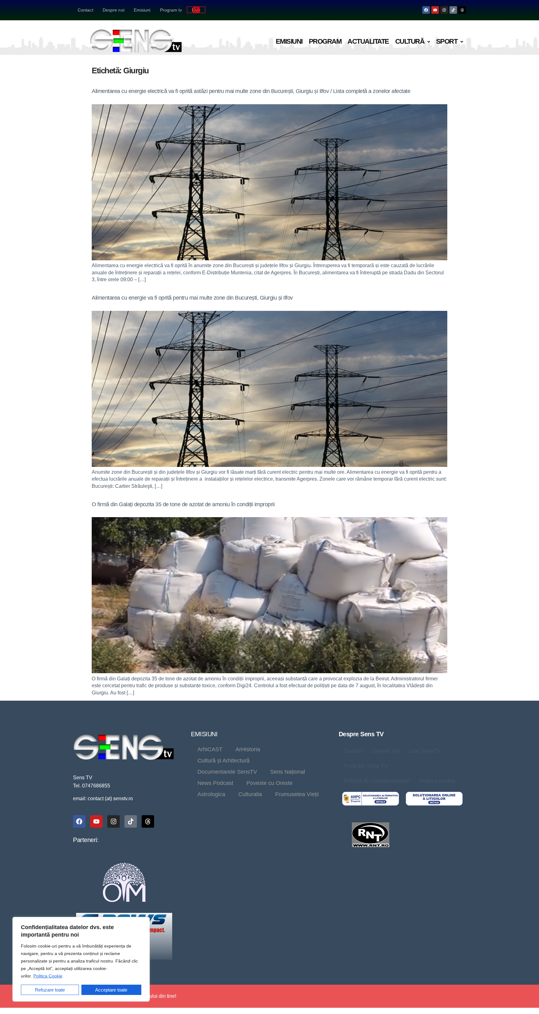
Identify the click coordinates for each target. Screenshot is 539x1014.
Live (196, 9)
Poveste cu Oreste (269, 783)
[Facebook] (426, 10)
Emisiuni (142, 9)
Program (325, 41)
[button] (412, 41)
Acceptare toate (111, 989)
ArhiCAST (209, 749)
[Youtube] (435, 10)
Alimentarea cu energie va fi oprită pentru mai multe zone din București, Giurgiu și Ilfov (192, 298)
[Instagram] (444, 10)
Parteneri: (86, 839)
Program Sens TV (365, 766)
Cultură (410, 41)
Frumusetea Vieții (297, 794)
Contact (85, 9)
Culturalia (250, 794)
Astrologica (211, 794)
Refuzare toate (50, 989)
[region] (81, 959)
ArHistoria (248, 749)
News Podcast (215, 783)
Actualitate (368, 41)
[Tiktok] (453, 10)
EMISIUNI (204, 734)
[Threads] (462, 10)
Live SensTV (424, 751)
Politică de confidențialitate (376, 781)
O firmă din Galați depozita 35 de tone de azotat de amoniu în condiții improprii (183, 504)
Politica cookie (437, 781)
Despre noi (113, 9)
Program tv (171, 9)
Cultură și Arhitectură (223, 760)
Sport (447, 41)
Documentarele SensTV (227, 772)
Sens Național (287, 772)
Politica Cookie (47, 975)
